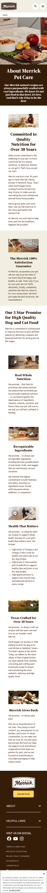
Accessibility (12, 861)
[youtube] (15, 839)
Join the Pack (23, 794)
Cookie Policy (12, 866)
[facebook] (9, 839)
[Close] (44, 874)
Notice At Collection (16, 851)
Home (5, 15)
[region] (23, 881)
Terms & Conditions (15, 847)
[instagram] (22, 839)
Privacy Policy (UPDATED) (18, 856)
